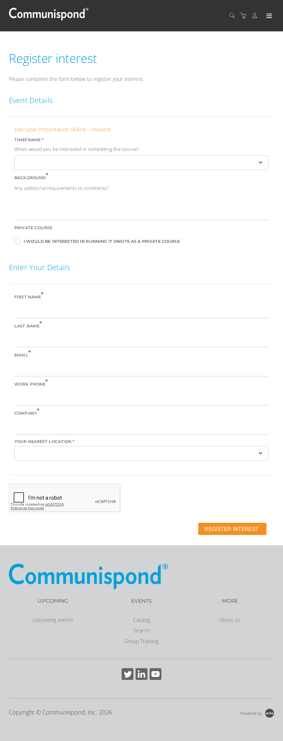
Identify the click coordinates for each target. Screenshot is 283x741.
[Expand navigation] (268, 16)
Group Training (142, 641)
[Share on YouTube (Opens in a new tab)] (155, 675)
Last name (28, 325)
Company (26, 412)
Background (31, 177)
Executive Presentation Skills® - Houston (63, 129)
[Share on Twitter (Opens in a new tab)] (127, 675)
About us (229, 619)
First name (29, 296)
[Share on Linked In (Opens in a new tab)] (141, 675)
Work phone (31, 383)
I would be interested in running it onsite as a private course (102, 241)
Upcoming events (52, 619)
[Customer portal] (256, 15)
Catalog (141, 619)
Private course (33, 227)
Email (22, 354)
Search (141, 630)
